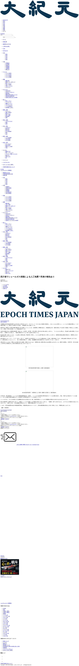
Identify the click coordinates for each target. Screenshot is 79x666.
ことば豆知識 (8, 242)
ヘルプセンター (6, 162)
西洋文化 (7, 130)
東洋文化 (7, 128)
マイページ (5, 160)
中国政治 (7, 63)
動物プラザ (7, 151)
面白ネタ (7, 155)
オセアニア (7, 87)
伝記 (6, 134)
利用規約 (5, 647)
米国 (4, 27)
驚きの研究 (7, 145)
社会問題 (7, 64)
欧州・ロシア (8, 83)
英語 (4, 609)
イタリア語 (5, 622)
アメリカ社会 (8, 74)
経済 (4, 22)
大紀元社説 (7, 90)
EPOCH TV (5, 20)
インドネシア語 (6, 616)
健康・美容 (5, 109)
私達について (6, 641)
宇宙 (6, 147)
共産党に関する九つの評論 (11, 97)
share (1, 321)
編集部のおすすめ (7, 44)
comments (5, 321)
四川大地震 (5, 287)
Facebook (34, 444)
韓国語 (4, 613)
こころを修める (8, 106)
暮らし (4, 99)
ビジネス (5, 642)
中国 (4, 26)
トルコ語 (5, 634)
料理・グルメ (8, 101)
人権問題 (7, 68)
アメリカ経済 (8, 75)
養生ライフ (7, 113)
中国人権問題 (8, 193)
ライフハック (8, 102)
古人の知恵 (7, 140)
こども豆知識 (8, 137)
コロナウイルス (8, 121)
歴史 (6, 132)
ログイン (7, 418)
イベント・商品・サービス (11, 154)
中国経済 (7, 65)
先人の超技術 (8, 131)
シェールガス (6, 284)
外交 (6, 58)
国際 (4, 29)
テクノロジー (8, 143)
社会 (4, 23)
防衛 (4, 25)
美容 (6, 117)
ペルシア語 (5, 635)
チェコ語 (5, 632)
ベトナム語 (5, 615)
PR (6, 157)
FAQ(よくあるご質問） (8, 650)
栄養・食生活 (8, 112)
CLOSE (2, 169)
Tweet (38, 444)
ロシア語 (5, 628)
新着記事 (5, 41)
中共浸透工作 (8, 191)
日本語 (4, 608)
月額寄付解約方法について (9, 166)
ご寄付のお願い (6, 46)
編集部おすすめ (6, 172)
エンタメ (5, 150)
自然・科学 (5, 142)
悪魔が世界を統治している (11, 94)
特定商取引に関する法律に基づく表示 (11, 646)
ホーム (4, 39)
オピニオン (5, 89)
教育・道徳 (5, 136)
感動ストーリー (8, 103)
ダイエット (7, 111)
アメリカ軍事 (8, 77)
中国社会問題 (8, 188)
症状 (6, 123)
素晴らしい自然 (8, 146)
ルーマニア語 (6, 630)
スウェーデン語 (6, 625)
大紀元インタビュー (9, 92)
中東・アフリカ (8, 85)
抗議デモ (5, 288)
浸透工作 (7, 69)
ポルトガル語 (6, 621)
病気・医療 (5, 119)
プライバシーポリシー (8, 649)
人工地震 (5, 285)
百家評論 (7, 93)
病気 (6, 122)
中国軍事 (7, 66)
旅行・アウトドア (9, 152)
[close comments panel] (0, 412)
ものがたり (7, 127)
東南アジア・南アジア (10, 82)
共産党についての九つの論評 (11, 220)
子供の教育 (7, 138)
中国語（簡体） (6, 611)
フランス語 (5, 617)
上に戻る (2, 575)
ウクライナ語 (6, 629)
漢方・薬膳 (7, 115)
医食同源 (7, 116)
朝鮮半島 (7, 80)
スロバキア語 (6, 633)
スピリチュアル (8, 104)
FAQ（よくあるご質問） (8, 164)
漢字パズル (7, 156)
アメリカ (5, 71)
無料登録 (2, 418)
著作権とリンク (6, 645)
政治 (4, 21)
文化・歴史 (5, 126)
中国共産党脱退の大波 (8, 173)
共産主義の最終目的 (9, 96)
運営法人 (5, 643)
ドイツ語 (5, 618)
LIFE (4, 30)
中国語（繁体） (6, 612)
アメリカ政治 (8, 73)
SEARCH (2, 33)
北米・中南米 (8, 84)
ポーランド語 (6, 626)
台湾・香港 (7, 204)
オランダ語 (5, 624)
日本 (4, 52)
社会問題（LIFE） (9, 107)
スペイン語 (5, 620)
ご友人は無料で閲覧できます (22, 444)
